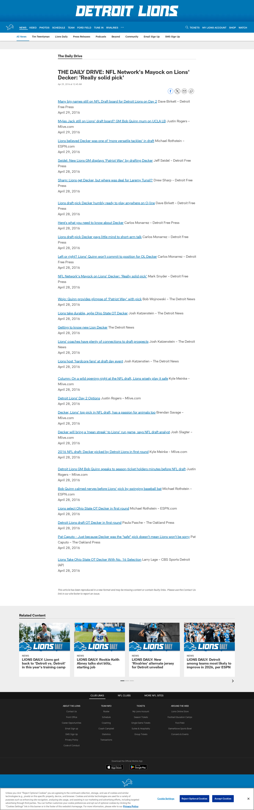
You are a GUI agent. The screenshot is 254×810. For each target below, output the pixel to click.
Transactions (106, 739)
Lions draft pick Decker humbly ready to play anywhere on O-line (106, 203)
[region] (127, 799)
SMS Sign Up (71, 734)
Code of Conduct (72, 745)
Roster (106, 711)
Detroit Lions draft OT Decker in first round (89, 522)
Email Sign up (71, 728)
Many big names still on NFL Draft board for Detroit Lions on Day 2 (107, 101)
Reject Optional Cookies (194, 798)
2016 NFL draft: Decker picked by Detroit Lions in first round (103, 451)
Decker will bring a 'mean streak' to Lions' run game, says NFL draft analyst (114, 432)
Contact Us (71, 711)
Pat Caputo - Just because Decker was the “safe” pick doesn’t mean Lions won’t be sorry (124, 536)
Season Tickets (141, 717)
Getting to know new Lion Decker (82, 327)
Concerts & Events (180, 734)
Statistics (106, 734)
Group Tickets (140, 734)
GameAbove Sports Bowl (180, 728)
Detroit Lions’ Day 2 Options (79, 398)
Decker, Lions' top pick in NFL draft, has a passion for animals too (107, 412)
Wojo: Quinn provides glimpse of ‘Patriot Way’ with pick (100, 299)
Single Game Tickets (140, 723)
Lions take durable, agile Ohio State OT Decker (93, 313)
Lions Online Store (180, 711)
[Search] (187, 27)
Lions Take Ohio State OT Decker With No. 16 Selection (99, 559)
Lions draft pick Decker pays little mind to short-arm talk (100, 237)
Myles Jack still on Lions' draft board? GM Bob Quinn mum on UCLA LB (112, 121)
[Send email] (184, 93)
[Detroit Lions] (127, 783)
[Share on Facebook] (170, 93)
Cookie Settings (165, 798)
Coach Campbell (106, 728)
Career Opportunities (71, 723)
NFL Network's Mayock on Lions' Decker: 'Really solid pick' (102, 276)
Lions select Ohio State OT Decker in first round (93, 508)
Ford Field (179, 723)
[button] (122, 681)
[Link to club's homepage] (10, 27)
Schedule (106, 717)
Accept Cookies (223, 798)
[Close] (248, 799)
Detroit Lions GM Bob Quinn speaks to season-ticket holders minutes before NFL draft (122, 469)
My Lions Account (141, 711)
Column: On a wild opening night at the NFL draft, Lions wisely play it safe (113, 378)
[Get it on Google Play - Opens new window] (138, 769)
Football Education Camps (180, 717)
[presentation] (233, 681)
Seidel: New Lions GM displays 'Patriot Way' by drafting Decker (105, 160)
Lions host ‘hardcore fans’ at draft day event (90, 361)
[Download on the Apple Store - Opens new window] (114, 767)
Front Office (71, 717)
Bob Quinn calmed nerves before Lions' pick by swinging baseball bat (110, 488)
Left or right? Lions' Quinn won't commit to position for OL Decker (107, 256)
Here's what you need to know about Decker (91, 222)
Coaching (106, 723)
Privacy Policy (71, 739)
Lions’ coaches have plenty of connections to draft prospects (103, 341)
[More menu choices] (122, 27)
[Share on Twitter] (177, 93)
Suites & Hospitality (141, 728)
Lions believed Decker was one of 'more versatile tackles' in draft (106, 141)
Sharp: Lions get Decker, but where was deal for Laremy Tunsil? (105, 180)
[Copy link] (191, 91)
